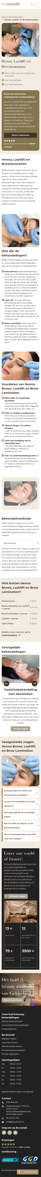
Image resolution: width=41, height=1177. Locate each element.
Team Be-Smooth (10, 1043)
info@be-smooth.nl (15, 1122)
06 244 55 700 (12, 1118)
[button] (6, 683)
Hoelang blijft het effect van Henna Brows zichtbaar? (18, 793)
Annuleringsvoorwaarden (13, 1050)
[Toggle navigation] (36, 4)
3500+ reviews (24, 1147)
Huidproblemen (9, 1029)
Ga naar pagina (20, 729)
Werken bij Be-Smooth (12, 1046)
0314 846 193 (12, 1102)
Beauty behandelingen (12, 17)
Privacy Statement (10, 1054)
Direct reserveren (20, 135)
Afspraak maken (18, 896)
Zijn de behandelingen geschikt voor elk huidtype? (20, 836)
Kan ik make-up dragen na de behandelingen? (18, 825)
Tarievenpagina (9, 635)
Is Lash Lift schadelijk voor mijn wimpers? (19, 804)
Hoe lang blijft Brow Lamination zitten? (19, 814)
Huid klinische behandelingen (15, 1025)
